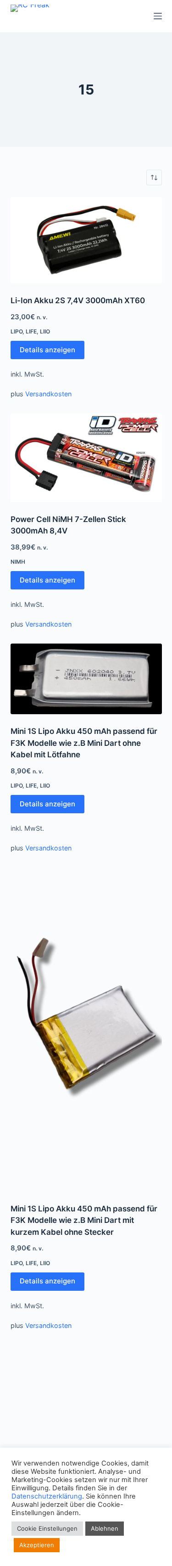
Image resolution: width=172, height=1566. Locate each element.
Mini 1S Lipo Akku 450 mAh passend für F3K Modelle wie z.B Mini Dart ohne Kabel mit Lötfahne (84, 743)
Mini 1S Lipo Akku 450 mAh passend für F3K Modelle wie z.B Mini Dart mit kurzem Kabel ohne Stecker (84, 1220)
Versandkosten (48, 394)
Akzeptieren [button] (36, 1545)
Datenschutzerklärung (46, 1496)
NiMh (18, 561)
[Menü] (158, 16)
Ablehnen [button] (104, 1528)
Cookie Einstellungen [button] (47, 1528)
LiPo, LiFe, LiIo (30, 331)
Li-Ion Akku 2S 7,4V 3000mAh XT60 (78, 300)
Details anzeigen (47, 349)
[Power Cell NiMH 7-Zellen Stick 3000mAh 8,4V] (86, 457)
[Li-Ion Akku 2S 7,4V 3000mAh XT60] (86, 240)
